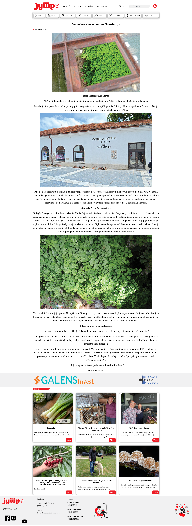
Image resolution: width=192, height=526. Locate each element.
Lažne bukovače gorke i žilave (139, 480)
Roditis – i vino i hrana (139, 428)
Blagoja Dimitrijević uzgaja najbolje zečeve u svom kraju (96, 429)
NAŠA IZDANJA (93, 6)
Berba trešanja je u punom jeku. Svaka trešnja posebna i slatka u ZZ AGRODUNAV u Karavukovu (53, 482)
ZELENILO (116, 16)
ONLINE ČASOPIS (69, 6)
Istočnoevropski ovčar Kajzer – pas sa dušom (96, 481)
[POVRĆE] (64, 423)
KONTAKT (104, 6)
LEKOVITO (85, 16)
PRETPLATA (81, 6)
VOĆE (39, 16)
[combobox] (139, 6)
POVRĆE (53, 16)
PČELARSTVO (135, 16)
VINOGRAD (69, 16)
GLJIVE (151, 16)
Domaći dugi (52, 428)
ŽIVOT (99, 16)
